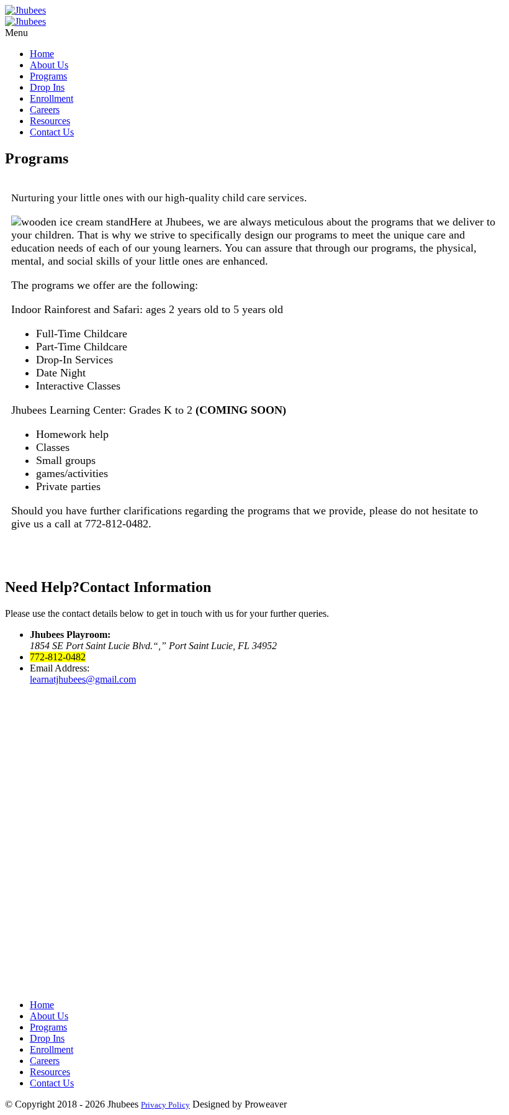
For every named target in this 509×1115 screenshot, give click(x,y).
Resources (50, 121)
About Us (49, 65)
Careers (45, 109)
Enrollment (51, 98)
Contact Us (52, 132)
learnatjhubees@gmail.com (83, 679)
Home (42, 53)
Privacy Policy (165, 1104)
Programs (48, 76)
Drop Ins (47, 87)
